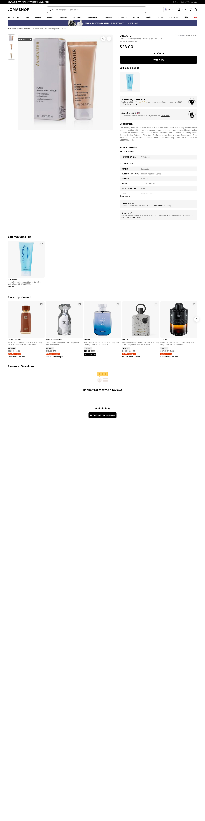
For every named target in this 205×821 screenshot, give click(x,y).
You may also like (129, 67)
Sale (195, 17)
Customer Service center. (131, 217)
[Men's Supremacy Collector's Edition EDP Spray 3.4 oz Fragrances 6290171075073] (156, 304)
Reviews (13, 366)
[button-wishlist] (190, 9)
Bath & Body (17, 29)
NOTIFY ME (158, 60)
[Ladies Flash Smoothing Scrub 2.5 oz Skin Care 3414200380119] (109, 38)
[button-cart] (195, 9)
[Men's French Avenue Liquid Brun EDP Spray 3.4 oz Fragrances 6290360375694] (41, 304)
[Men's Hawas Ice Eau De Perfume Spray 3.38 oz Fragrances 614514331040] (118, 304)
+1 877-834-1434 (163, 215)
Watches (50, 17)
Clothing (148, 17)
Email (174, 215)
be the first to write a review (102, 415)
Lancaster (26, 29)
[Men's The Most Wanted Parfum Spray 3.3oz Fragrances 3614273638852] (194, 304)
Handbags (77, 17)
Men (27, 17)
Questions (28, 366)
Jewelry (63, 17)
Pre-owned (173, 17)
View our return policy (162, 205)
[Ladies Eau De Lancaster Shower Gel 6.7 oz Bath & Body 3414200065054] (41, 244)
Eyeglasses (107, 17)
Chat (180, 215)
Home (10, 29)
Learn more (134, 104)
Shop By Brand (14, 17)
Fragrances (123, 17)
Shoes (160, 17)
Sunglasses (92, 17)
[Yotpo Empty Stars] (180, 36)
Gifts (186, 17)
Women (38, 17)
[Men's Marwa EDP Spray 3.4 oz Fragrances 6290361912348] (79, 304)
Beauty (136, 17)
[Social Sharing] (103, 38)
